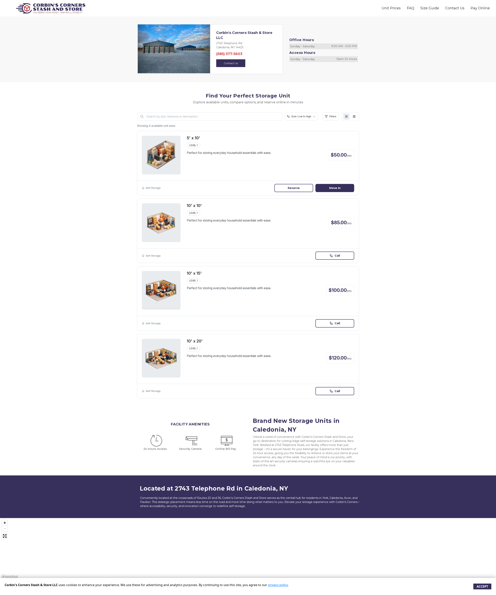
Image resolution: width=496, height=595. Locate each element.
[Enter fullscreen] (5, 536)
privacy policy (278, 585)
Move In (335, 188)
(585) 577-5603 (229, 54)
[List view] (346, 116)
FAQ (410, 8)
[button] (143, 48)
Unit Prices (391, 8)
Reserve (294, 188)
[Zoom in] (5, 523)
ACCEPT (482, 586)
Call (337, 255)
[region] (248, 549)
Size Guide (429, 8)
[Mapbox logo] (9, 576)
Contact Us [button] (231, 63)
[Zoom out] (5, 528)
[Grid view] (354, 116)
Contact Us (454, 8)
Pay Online (480, 8)
